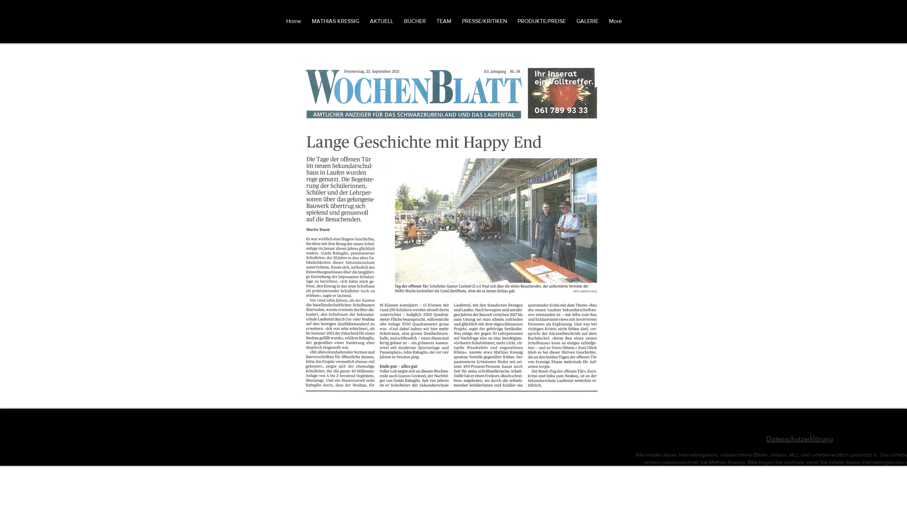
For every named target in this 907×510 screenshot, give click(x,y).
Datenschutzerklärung (799, 438)
